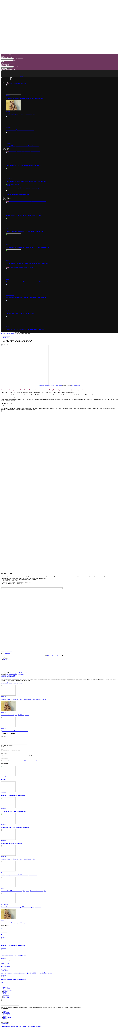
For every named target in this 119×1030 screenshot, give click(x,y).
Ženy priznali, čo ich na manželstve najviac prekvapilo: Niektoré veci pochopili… (29, 281)
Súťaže (27, 201)
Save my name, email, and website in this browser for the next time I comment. (19, 755)
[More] (22, 666)
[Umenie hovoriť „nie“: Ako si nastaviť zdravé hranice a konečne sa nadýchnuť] (13, 325)
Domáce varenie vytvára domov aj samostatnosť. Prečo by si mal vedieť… (27, 181)
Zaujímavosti (38, 201)
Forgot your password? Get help (8, 63)
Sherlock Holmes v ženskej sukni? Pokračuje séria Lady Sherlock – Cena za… (28, 247)
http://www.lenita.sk (5, 677)
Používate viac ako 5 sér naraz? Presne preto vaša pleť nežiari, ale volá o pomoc (23, 699)
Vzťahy (25, 267)
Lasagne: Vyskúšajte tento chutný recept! (17, 194)
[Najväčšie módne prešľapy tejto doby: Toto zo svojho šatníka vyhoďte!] (5, 1023)
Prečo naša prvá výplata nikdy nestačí (11, 843)
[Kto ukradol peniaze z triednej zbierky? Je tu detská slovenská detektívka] (13, 259)
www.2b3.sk (12, 1021)
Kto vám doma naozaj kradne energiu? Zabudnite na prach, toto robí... (21, 907)
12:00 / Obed (6, 149)
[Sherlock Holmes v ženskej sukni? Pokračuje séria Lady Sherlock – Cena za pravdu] (13, 243)
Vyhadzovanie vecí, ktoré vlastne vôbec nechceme (20, 130)
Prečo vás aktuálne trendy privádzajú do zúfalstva (15, 827)
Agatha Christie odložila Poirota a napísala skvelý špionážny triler (24, 231)
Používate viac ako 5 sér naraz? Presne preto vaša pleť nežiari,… (24, 98)
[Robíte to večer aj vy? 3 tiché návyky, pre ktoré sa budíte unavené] (13, 309)
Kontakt (5, 1018)
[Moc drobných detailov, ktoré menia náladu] (8, 791)
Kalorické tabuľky (7, 1017)
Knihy (18, 201)
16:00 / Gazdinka (7, 198)
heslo (14, 60)
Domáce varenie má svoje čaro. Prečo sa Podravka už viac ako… (24, 165)
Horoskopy (19, 267)
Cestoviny (11, 151)
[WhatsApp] (17, 666)
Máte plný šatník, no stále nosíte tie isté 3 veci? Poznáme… (22, 146)
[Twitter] (8, 666)
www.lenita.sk (7, 653)
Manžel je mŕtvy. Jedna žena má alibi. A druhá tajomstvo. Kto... (19, 875)
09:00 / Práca (6, 148)
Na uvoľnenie (6, 1012)
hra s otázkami (59, 385)
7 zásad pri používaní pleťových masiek (19, 672)
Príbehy (24, 83)
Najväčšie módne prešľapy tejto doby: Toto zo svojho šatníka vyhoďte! (21, 1026)
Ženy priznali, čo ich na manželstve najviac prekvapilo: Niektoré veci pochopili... (23, 891)
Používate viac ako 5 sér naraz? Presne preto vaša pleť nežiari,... (19, 859)
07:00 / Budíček (6, 82)
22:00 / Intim (6, 266)
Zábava (33, 201)
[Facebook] (3, 666)
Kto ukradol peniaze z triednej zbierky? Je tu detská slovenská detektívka (27, 263)
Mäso (18, 151)
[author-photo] (8, 675)
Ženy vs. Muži (30, 267)
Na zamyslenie (6, 1013)
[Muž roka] (8, 775)
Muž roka (3, 779)
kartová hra (71, 655)
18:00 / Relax (6, 199)
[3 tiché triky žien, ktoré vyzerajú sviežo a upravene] (13, 110)
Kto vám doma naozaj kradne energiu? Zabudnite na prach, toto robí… (26, 297)
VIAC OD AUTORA (17, 683)
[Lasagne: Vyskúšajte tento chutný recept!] (8, 190)
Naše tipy (20, 83)
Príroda (24, 201)
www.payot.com (8, 651)
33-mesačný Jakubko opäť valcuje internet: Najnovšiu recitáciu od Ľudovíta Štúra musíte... (26, 973)
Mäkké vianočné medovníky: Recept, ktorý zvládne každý (22, 188)
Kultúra (21, 201)
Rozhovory (43, 201)
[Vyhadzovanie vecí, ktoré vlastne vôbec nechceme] (13, 126)
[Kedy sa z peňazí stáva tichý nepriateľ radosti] (8, 807)
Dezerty (15, 151)
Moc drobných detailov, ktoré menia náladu (13, 795)
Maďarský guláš (5, 966)
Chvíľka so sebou (13, 267)
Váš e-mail (15, 66)
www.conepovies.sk (75, 385)
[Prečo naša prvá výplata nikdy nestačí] (8, 839)
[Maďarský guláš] (5, 963)
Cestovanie (11, 201)
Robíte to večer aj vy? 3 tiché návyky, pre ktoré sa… (21, 313)
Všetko (7, 83)
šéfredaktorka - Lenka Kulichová (8, 676)
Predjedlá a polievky (23, 151)
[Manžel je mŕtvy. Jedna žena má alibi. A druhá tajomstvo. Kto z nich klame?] (13, 211)
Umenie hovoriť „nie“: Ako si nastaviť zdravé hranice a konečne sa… (25, 329)
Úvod (2, 333)
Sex (22, 267)
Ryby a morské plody (33, 151)
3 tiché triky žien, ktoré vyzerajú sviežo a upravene (20, 114)
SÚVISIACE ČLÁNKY (6, 683)
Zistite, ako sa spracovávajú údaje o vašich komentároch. (36, 760)
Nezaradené (3, 776)
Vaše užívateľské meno (18, 58)
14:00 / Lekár (6, 197)
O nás (4, 1011)
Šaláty (39, 151)
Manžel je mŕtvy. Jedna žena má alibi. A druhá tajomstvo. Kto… (24, 215)
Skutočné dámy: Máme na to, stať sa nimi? (15, 674)
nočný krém (5, 659)
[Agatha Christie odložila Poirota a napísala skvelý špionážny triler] (13, 227)
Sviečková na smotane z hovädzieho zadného (13, 979)
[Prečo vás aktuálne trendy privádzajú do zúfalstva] (8, 823)
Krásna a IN (15, 83)
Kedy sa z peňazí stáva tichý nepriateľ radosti (13, 811)
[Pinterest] (12, 666)
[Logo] (5, 80)
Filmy (15, 201)
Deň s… (11, 83)
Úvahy (30, 201)
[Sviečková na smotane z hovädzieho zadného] (6, 976)
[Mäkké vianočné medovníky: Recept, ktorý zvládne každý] (12, 184)
